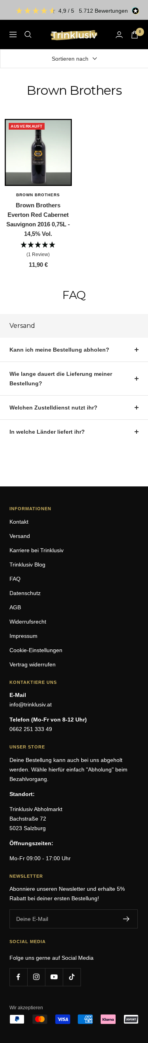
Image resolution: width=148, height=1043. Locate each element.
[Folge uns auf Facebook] (18, 977)
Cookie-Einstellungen (35, 650)
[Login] (119, 34)
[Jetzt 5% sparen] (126, 919)
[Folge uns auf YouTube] (54, 977)
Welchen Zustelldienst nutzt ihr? (53, 407)
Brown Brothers (38, 195)
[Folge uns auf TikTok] (72, 977)
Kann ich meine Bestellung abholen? (59, 349)
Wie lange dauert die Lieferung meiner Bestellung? (60, 379)
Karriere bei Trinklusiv (36, 550)
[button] (38, 250)
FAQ (15, 579)
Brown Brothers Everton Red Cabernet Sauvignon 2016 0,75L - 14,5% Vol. (38, 219)
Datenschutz (25, 593)
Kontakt (18, 522)
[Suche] (28, 34)
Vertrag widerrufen (32, 664)
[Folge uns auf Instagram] (36, 977)
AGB (15, 607)
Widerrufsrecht (27, 621)
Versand (19, 536)
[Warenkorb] (135, 34)
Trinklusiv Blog (27, 564)
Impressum (23, 636)
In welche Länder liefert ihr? (47, 432)
